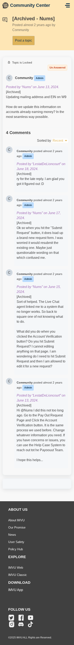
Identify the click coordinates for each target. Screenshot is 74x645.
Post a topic (23, 40)
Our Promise (16, 527)
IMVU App (15, 590)
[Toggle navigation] (67, 5)
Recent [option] (58, 140)
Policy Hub (15, 549)
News (12, 534)
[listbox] (60, 141)
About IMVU (16, 520)
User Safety (16, 542)
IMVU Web (15, 567)
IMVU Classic (17, 575)
